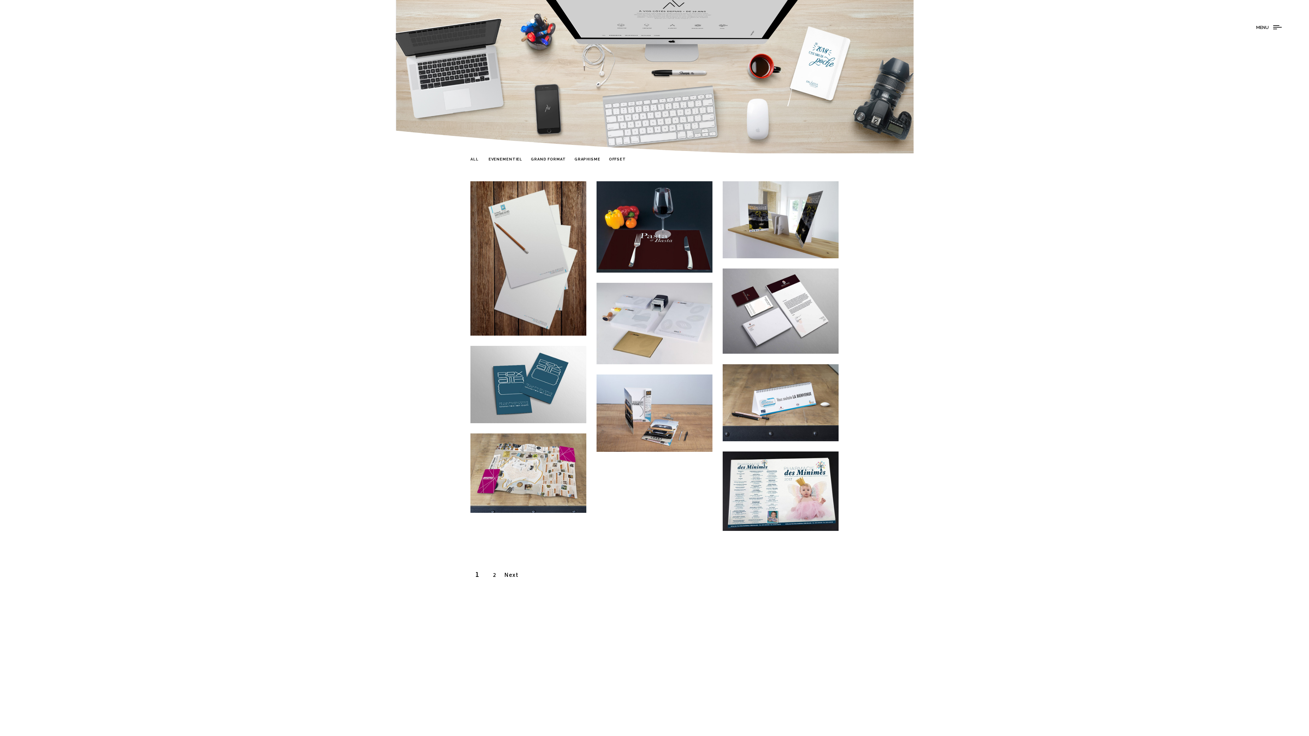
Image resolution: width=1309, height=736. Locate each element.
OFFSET (617, 160)
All (474, 160)
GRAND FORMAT (548, 160)
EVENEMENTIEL (505, 160)
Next (511, 575)
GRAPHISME (587, 160)
